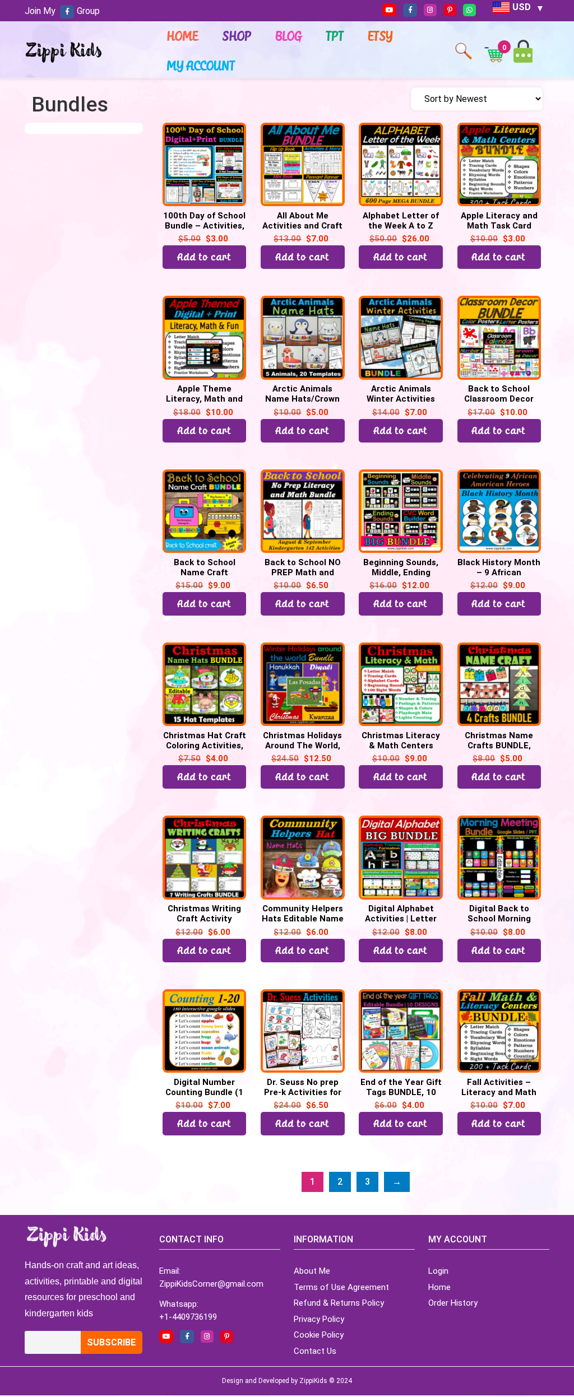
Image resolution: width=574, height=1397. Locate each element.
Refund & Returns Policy (339, 1303)
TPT (335, 36)
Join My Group (62, 11)
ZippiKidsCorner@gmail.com (211, 1284)
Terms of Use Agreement (341, 1287)
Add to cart (205, 257)
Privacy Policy (319, 1319)
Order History (453, 1303)
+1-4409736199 (188, 1317)
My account (201, 65)
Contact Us (315, 1351)
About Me (312, 1271)
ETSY (380, 36)
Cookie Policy (319, 1335)
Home (182, 36)
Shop (237, 36)
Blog (289, 36)
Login (438, 1271)
